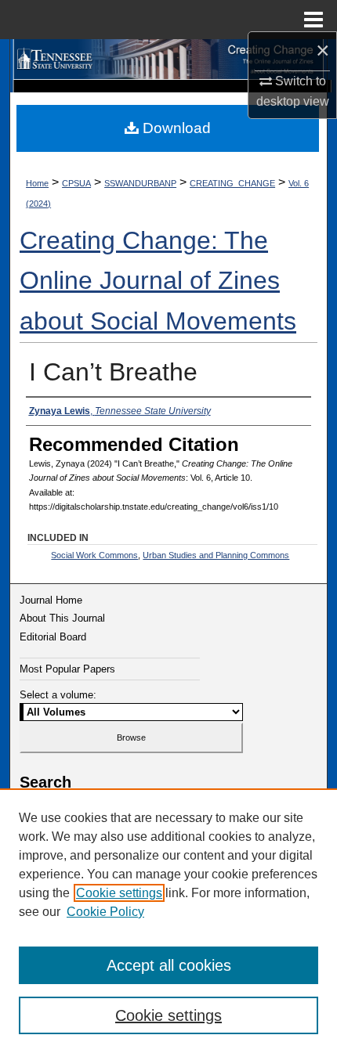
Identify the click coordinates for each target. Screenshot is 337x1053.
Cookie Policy (105, 911)
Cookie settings (119, 893)
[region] (168, 920)
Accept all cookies (169, 965)
